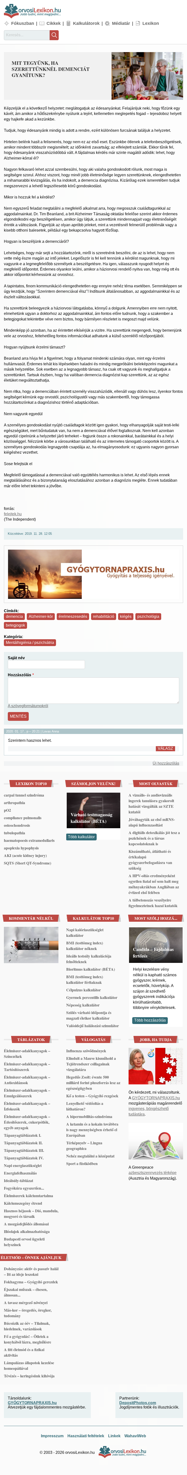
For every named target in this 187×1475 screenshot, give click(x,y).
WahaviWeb (135, 1436)
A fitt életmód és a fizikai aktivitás (24, 1352)
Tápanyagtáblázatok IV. (24, 1158)
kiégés (125, 616)
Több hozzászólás (150, 1020)
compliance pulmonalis (22, 817)
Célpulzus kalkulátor (83, 990)
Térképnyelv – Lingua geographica (84, 1145)
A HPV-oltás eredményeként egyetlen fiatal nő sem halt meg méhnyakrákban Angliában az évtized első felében (154, 884)
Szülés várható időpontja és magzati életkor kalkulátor (88, 1015)
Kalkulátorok (86, 23)
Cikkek (54, 23)
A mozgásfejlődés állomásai (26, 1224)
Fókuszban (22, 23)
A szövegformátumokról (28, 706)
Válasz (165, 748)
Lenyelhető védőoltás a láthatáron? (84, 1106)
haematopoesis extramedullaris (29, 840)
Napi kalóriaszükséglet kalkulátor (84, 932)
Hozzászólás (19, 675)
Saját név (16, 658)
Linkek (114, 1436)
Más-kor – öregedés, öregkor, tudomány (28, 1312)
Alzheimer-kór (41, 616)
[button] (147, 76)
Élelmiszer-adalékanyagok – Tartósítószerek (27, 1066)
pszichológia (148, 616)
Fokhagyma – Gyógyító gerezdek (31, 1282)
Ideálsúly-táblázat (18, 1180)
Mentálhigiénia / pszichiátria (30, 642)
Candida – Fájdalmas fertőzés (153, 952)
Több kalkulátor (81, 837)
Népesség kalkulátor (83, 1005)
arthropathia (14, 802)
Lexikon (150, 23)
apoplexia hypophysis (21, 848)
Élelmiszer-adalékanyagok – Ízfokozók (27, 1106)
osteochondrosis (17, 825)
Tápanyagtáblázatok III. (24, 1150)
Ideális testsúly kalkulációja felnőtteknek (88, 958)
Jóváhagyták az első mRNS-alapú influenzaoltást (152, 822)
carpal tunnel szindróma (24, 795)
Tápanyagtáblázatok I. (22, 1135)
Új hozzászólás (166, 763)
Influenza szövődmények (86, 1050)
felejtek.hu (13, 514)
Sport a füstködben (82, 1163)
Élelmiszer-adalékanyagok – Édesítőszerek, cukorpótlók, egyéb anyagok (27, 1122)
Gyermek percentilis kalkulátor (91, 997)
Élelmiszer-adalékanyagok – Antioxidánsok (27, 1079)
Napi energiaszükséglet (23, 1165)
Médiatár (121, 23)
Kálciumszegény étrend (23, 1203)
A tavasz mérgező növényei (25, 1302)
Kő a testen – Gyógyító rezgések (92, 1096)
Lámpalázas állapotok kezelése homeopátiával (29, 1365)
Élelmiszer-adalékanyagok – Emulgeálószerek (27, 1093)
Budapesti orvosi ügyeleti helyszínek (24, 1241)
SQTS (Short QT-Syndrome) (27, 863)
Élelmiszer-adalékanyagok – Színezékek (27, 1053)
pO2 (7, 810)
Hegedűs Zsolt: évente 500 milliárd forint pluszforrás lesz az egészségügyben (93, 1082)
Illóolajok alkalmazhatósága (27, 1231)
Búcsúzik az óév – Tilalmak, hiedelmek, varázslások (27, 1326)
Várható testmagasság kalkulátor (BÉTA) (91, 817)
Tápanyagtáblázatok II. (23, 1143)
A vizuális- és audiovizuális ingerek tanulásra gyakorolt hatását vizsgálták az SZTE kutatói (151, 803)
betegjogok (15, 625)
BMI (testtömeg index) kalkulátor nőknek (84, 945)
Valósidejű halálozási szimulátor (92, 1025)
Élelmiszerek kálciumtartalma (28, 1195)
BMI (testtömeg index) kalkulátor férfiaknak (84, 979)
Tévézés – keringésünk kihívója (29, 1376)
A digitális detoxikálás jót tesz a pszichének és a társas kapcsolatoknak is (154, 838)
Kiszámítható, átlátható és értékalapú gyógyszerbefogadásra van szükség (150, 859)
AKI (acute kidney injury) (25, 855)
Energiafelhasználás (20, 1173)
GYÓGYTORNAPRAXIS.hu (156, 1098)
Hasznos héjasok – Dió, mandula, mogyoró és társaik (31, 1213)
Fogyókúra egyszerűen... (24, 1188)
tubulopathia (14, 833)
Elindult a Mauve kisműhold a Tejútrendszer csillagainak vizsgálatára (91, 1063)
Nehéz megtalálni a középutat (90, 1156)
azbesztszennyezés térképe (153, 1173)
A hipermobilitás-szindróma (89, 1116)
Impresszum (52, 1436)
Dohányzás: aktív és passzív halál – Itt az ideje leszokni (31, 1271)
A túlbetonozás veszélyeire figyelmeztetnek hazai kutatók (153, 902)
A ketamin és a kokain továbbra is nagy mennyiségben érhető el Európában (92, 1129)
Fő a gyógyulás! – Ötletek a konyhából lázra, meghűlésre (27, 1339)
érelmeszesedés (73, 616)
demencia (14, 616)
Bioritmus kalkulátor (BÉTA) (90, 969)
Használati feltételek (85, 1436)
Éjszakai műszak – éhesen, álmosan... (25, 1292)
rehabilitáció (103, 616)
